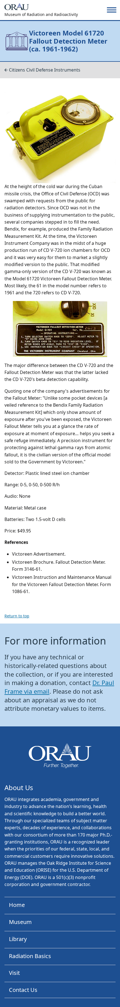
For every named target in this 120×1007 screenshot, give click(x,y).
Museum (20, 922)
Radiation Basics (30, 956)
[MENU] (111, 10)
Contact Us (23, 990)
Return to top (16, 616)
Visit (14, 973)
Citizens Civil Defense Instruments (44, 70)
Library (18, 939)
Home (17, 905)
